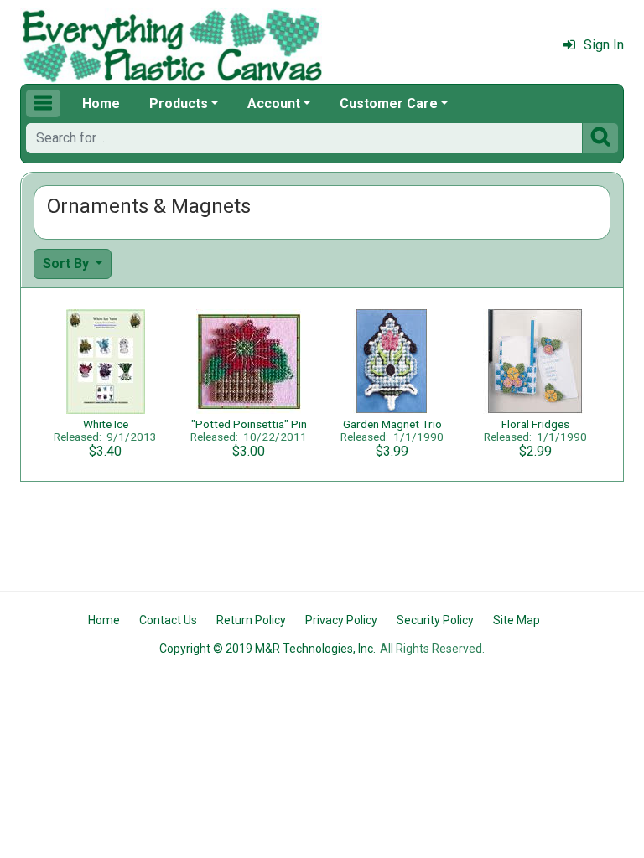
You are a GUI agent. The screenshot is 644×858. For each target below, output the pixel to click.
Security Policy (435, 620)
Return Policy (251, 620)
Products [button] (178, 103)
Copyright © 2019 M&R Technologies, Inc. (267, 648)
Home (101, 103)
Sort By (67, 263)
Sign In (604, 45)
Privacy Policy (341, 620)
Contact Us (168, 620)
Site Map (516, 620)
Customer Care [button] (389, 103)
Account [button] (273, 103)
